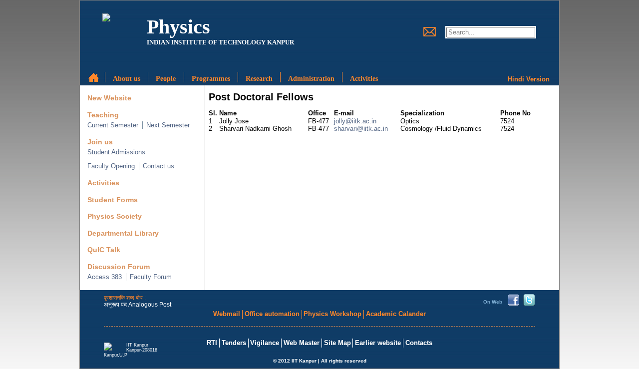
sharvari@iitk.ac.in (361, 128)
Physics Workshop (332, 314)
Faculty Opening (111, 166)
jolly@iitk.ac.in (355, 121)
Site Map (337, 343)
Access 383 (104, 277)
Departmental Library (123, 233)
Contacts (418, 343)
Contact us (158, 166)
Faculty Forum (151, 277)
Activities (103, 183)
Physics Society (114, 216)
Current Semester (112, 125)
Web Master (302, 343)
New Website (109, 98)
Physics (178, 26)
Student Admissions (116, 152)
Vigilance (264, 343)
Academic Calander (396, 314)
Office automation (272, 314)
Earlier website (378, 343)
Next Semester (168, 125)
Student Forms (112, 200)
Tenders (234, 343)
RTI (212, 343)
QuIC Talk (103, 250)
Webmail (226, 314)
